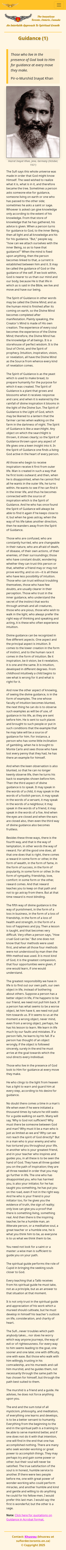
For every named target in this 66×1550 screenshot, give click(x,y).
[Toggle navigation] (59, 4)
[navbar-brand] (10, 4)
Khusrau (31, 1537)
